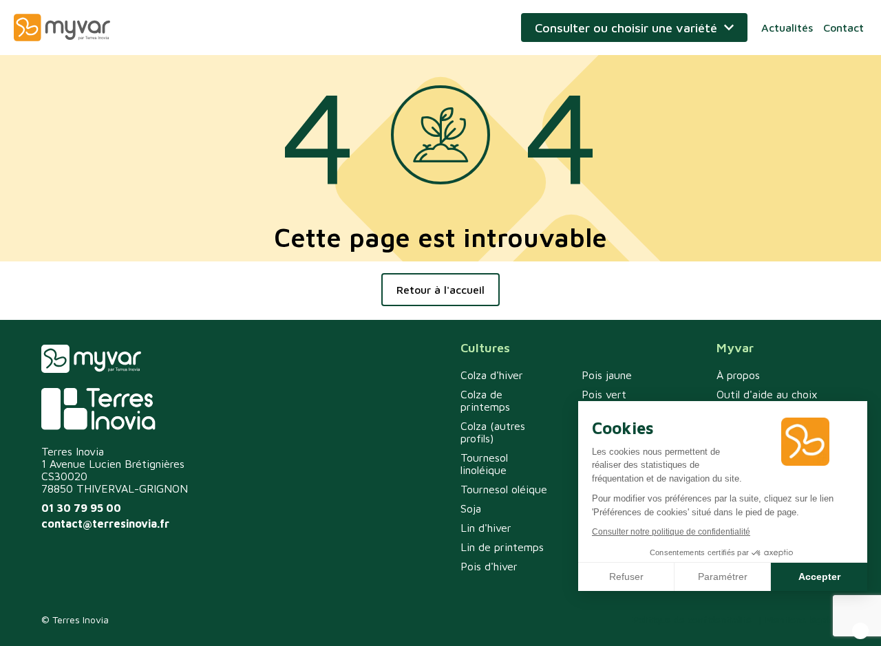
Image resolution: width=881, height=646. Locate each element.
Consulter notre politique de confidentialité (671, 532)
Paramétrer (722, 576)
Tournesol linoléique (484, 463)
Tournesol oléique (503, 489)
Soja (470, 508)
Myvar (62, 27)
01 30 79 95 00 (81, 508)
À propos (738, 375)
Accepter (819, 576)
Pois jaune (607, 375)
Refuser (626, 576)
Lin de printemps (502, 547)
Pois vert (604, 394)
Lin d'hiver (485, 527)
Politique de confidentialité (692, 619)
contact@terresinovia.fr (105, 523)
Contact (843, 27)
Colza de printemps (485, 400)
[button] (860, 631)
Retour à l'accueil (440, 289)
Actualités (787, 27)
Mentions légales (802, 619)
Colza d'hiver (491, 375)
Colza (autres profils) (492, 432)
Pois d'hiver (489, 566)
